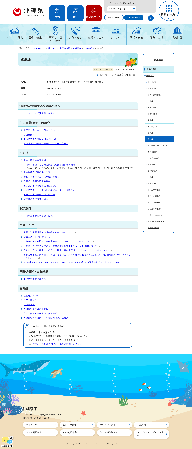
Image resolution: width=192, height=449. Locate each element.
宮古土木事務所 (154, 209)
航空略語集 (29, 305)
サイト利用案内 (34, 432)
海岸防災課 (152, 127)
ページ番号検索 (134, 17)
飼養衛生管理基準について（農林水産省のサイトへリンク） (61, 246)
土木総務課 (152, 89)
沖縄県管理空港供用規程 (36, 309)
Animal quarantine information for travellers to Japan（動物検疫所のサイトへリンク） (76, 262)
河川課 (150, 120)
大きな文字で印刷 (121, 74)
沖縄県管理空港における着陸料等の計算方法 (46, 318)
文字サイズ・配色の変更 (122, 3)
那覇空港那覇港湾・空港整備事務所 (48, 232)
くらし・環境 (15, 37)
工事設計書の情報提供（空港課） (40, 186)
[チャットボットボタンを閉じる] (11, 438)
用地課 (150, 101)
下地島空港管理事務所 (35, 279)
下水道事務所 (153, 228)
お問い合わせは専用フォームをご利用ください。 (57, 344)
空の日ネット (37, 237)
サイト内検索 (114, 17)
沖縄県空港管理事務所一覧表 (38, 216)
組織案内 (77, 48)
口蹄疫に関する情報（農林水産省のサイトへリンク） (57, 241)
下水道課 (151, 164)
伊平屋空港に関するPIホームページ (41, 130)
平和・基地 (157, 37)
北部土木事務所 (154, 190)
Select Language (117, 8)
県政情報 (177, 37)
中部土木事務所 (154, 196)
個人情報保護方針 (109, 432)
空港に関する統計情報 (35, 160)
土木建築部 (89, 48)
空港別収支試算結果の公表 (37, 172)
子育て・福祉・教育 (55, 39)
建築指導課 (152, 171)
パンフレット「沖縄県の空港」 (39, 113)
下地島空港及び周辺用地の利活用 (40, 139)
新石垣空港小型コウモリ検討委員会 (41, 177)
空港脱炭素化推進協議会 (36, 199)
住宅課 (150, 177)
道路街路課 (152, 107)
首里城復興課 (153, 158)
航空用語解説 (30, 300)
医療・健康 (35, 37)
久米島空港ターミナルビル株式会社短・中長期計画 (49, 190)
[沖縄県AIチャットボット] (7, 442)
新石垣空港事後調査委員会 (37, 181)
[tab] (114, 17)
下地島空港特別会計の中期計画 (39, 194)
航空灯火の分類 (31, 296)
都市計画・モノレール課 (158, 146)
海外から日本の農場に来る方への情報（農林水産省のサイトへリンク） (66, 250)
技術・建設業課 (154, 95)
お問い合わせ (69, 425)
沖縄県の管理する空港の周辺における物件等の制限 (49, 165)
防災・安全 (136, 37)
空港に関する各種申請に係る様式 (40, 313)
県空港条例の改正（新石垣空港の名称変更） (46, 143)
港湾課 (150, 133)
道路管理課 (152, 114)
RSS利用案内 (70, 432)
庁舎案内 (141, 425)
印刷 (101, 75)
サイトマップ (32, 425)
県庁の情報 (65, 48)
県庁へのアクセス (109, 425)
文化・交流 (75, 37)
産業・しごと (96, 37)
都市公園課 (152, 152)
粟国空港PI (29, 135)
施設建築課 (152, 183)
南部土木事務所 (154, 203)
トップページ (39, 48)
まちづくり (116, 37)
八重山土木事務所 (155, 215)
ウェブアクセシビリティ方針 (150, 434)
